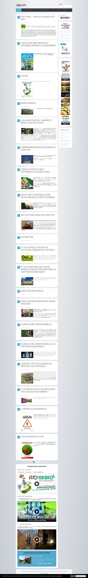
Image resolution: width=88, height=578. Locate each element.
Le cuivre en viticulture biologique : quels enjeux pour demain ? (38, 390)
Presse (53, 10)
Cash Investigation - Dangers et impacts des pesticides (36, 121)
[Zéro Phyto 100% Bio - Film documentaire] (36, 483)
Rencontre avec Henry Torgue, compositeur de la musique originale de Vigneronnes (65, 144)
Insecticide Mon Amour (32, 291)
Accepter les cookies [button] (81, 576)
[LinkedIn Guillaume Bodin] (66, 17)
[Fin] (40, 462)
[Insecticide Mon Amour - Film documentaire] (36, 511)
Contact (58, 10)
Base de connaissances (44, 10)
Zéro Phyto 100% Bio (41, 571)
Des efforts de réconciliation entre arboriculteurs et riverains (38, 196)
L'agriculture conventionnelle (36, 324)
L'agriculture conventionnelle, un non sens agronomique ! (38, 345)
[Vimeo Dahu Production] (70, 17)
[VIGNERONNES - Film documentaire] (65, 92)
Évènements (30, 10)
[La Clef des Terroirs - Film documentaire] (36, 539)
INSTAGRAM (39, 563)
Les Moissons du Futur (32, 436)
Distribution (27, 237)
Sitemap (50, 571)
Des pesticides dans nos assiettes (38, 215)
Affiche (24, 76)
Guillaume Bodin (36, 556)
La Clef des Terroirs (24, 571)
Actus (24, 10)
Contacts (61, 571)
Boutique (64, 10)
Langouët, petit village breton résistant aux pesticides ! (36, 365)
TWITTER (49, 563)
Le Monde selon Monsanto (34, 409)
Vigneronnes (62, 135)
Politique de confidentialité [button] (56, 576)
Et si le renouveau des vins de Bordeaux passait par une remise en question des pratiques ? (38, 269)
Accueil (18, 10)
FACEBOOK (45, 563)
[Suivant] (38, 462)
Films (36, 10)
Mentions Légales (56, 571)
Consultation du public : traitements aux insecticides (35, 170)
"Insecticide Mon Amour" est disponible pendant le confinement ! (38, 45)
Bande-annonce (28, 103)
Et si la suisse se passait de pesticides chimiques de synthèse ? (38, 248)
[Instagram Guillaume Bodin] (63, 17)
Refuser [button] (72, 576)
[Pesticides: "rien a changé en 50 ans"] (38, 26)
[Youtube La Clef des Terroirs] (68, 17)
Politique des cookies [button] (45, 576)
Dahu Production (45, 573)
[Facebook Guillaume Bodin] (61, 17)
